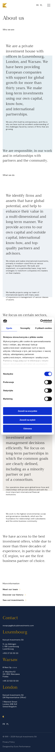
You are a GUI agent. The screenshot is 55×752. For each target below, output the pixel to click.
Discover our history (13, 594)
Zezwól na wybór (28, 420)
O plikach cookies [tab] (43, 328)
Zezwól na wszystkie (27, 411)
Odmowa (27, 428)
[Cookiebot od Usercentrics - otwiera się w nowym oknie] (40, 321)
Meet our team (10, 589)
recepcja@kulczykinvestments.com (18, 625)
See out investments (13, 600)
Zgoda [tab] (9, 328)
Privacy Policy (9, 742)
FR (37, 5)
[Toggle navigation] (48, 5)
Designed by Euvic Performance (16, 746)
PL (41, 5)
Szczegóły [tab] (25, 328)
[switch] (48, 382)
